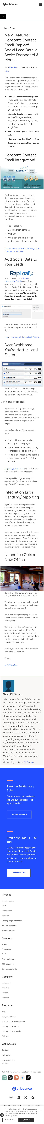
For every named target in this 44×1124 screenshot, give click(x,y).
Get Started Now (18, 873)
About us (5, 988)
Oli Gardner (12, 68)
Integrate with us (9, 1017)
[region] (22, 1115)
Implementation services (8, 1061)
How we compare (9, 926)
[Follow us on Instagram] (11, 1098)
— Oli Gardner (11, 665)
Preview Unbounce (19, 814)
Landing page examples (11, 1031)
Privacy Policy (18, 1106)
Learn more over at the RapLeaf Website (22, 337)
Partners (5, 998)
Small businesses (8, 959)
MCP (4, 906)
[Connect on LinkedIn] (18, 1098)
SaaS (4, 954)
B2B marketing (8, 964)
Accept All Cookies (26, 1120)
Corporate (6, 983)
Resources (7, 1005)
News (12, 28)
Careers (5, 993)
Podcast (5, 1036)
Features (5, 916)
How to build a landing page (13, 1021)
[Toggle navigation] (40, 4)
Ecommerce (6, 949)
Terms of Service (33, 1106)
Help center (6, 1055)
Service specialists (9, 969)
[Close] (41, 1109)
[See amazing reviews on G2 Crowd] (33, 1098)
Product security (8, 931)
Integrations (7, 911)
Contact (5, 1050)
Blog (4, 1012)
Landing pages (8, 901)
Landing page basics (10, 1026)
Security (7, 1106)
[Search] (37, 4)
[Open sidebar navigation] (3, 16)
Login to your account (14, 469)
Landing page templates (12, 921)
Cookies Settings (10, 1120)
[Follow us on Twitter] (25, 1098)
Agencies (5, 944)
